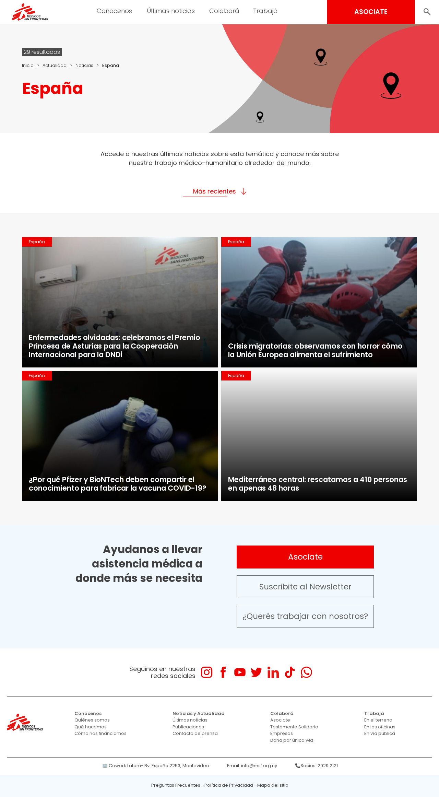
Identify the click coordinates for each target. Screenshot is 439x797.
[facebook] (223, 672)
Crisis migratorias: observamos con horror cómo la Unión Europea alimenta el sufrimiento (315, 350)
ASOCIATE (371, 11)
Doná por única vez (291, 740)
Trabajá (374, 713)
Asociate (305, 556)
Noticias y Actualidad (199, 713)
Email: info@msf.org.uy (252, 765)
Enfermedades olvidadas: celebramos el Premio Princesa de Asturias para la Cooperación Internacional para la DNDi (114, 346)
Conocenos (88, 713)
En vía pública (379, 733)
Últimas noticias (190, 720)
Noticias (84, 65)
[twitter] (256, 672)
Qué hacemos (90, 727)
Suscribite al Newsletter (305, 586)
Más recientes (214, 191)
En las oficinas (379, 727)
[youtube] (240, 672)
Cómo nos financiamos (100, 733)
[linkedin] (273, 672)
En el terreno (378, 720)
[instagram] (206, 672)
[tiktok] (289, 672)
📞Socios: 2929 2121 (316, 765)
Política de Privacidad (228, 785)
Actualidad (55, 65)
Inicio (28, 65)
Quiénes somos (92, 720)
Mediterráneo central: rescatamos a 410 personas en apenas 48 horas (317, 483)
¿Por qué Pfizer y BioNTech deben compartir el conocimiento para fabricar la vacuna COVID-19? (117, 483)
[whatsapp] (306, 672)
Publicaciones (188, 727)
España (37, 242)
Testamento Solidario (294, 727)
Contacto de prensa (195, 733)
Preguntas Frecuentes (175, 785)
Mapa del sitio (272, 785)
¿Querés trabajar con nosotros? (305, 616)
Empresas (281, 733)
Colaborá (282, 713)
